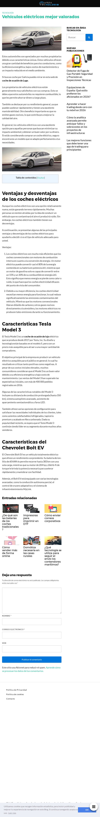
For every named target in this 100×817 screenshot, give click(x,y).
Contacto (10, 699)
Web (4, 643)
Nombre (6, 616)
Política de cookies (15, 694)
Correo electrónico (13, 629)
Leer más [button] (12, 813)
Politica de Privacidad (16, 690)
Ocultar (40, 177)
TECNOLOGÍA (8, 13)
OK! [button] (87, 810)
